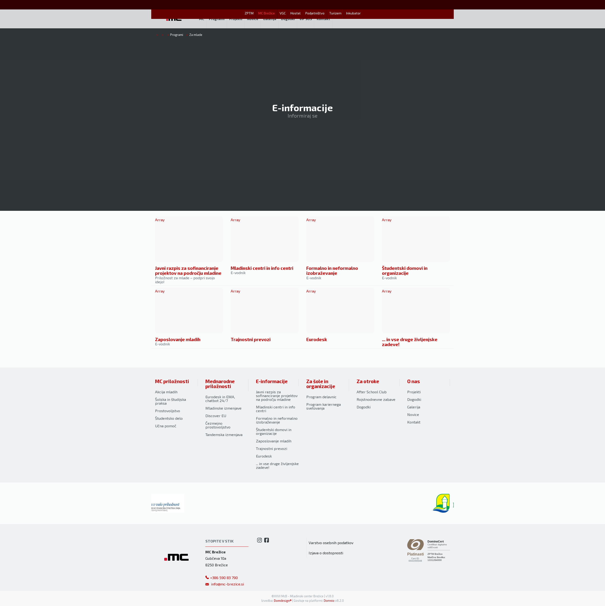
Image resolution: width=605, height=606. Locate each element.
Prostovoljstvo (167, 410)
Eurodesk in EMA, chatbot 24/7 (220, 398)
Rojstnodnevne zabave (376, 399)
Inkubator (353, 13)
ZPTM (249, 13)
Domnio (329, 600)
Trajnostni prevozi (251, 339)
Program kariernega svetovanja (323, 406)
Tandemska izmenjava (223, 434)
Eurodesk (316, 339)
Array (159, 219)
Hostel (295, 13)
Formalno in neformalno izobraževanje (332, 270)
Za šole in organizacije (320, 383)
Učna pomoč (165, 426)
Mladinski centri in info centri (262, 268)
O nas (413, 381)
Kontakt (413, 422)
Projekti (414, 392)
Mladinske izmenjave (223, 408)
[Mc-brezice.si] (174, 18)
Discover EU (215, 415)
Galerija (413, 407)
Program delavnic (321, 396)
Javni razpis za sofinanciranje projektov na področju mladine (188, 270)
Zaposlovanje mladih (177, 339)
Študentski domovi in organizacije (405, 270)
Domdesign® (283, 600)
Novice (413, 414)
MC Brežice (266, 13)
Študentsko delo (169, 418)
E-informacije (272, 381)
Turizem (335, 13)
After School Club (372, 392)
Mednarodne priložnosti (220, 383)
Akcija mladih (166, 392)
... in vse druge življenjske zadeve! (409, 342)
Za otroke (368, 381)
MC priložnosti (172, 381)
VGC (283, 13)
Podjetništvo (314, 13)
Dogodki (364, 407)
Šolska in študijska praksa (170, 401)
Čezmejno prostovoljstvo (217, 425)
